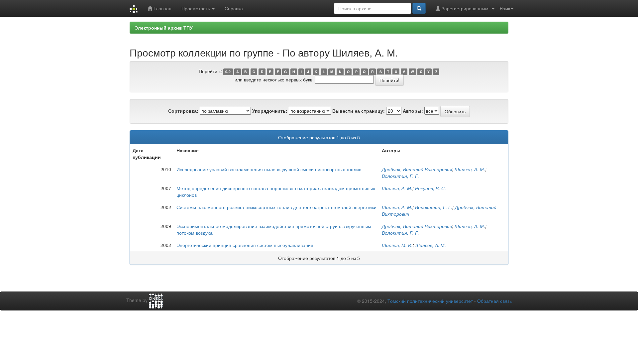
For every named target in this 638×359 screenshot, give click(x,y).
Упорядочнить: (269, 110)
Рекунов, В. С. (430, 188)
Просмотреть (196, 8)
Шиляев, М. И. (397, 245)
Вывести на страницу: (358, 110)
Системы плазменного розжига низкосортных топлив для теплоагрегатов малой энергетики (276, 207)
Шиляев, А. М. (470, 169)
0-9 (228, 71)
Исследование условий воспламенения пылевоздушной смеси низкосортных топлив (268, 169)
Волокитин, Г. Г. (400, 176)
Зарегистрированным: (465, 8)
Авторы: (413, 110)
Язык (504, 8)
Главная (161, 8)
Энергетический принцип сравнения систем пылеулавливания (244, 245)
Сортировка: (183, 110)
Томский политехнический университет (430, 301)
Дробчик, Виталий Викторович (417, 169)
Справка (234, 8)
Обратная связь (494, 301)
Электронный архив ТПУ (164, 27)
